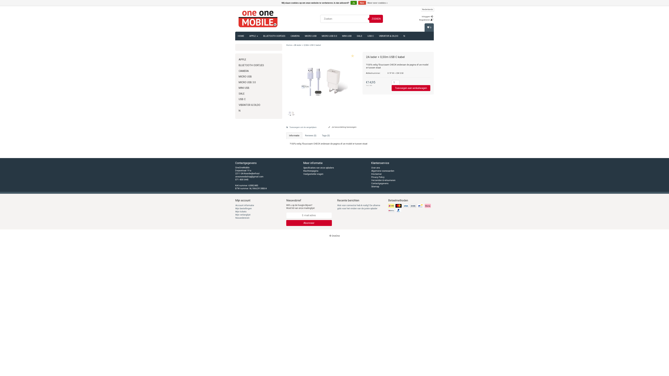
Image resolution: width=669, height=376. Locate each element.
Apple (252, 36)
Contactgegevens (380, 183)
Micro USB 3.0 (329, 36)
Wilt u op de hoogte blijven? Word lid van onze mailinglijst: (300, 206)
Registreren (424, 20)
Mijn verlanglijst (243, 215)
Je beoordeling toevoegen (343, 127)
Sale (359, 36)
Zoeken (376, 18)
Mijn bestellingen (243, 208)
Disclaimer (376, 174)
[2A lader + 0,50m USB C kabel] (322, 79)
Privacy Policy (378, 177)
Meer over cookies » (377, 3)
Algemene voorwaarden (382, 171)
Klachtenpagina (310, 171)
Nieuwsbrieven (242, 218)
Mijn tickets (241, 211)
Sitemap (375, 186)
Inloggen (426, 16)
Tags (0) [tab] (326, 135)
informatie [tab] (294, 135)
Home (241, 36)
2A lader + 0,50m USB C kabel (307, 45)
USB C (370, 36)
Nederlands (427, 9)
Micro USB (311, 36)
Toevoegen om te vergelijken (303, 127)
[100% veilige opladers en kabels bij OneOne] (258, 18)
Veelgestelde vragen (313, 174)
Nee (362, 3)
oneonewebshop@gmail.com (249, 176)
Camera (295, 36)
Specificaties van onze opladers (318, 168)
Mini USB (347, 36)
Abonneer (308, 223)
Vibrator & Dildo (388, 36)
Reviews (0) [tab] (310, 135)
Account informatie (244, 205)
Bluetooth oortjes (274, 36)
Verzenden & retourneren (383, 180)
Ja (353, 3)
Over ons (375, 168)
